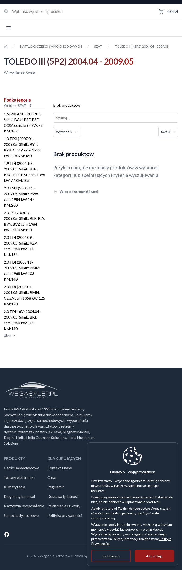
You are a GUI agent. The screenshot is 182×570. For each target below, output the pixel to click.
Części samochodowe (21, 468)
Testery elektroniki (19, 477)
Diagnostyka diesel (19, 496)
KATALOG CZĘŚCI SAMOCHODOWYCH (51, 46)
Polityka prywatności (64, 515)
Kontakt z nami (59, 468)
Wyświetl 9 (64, 132)
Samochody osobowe (21, 515)
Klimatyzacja (14, 487)
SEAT (98, 46)
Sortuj (165, 132)
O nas (52, 477)
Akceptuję (154, 556)
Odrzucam (111, 556)
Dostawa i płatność (62, 496)
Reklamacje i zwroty (63, 506)
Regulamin (55, 487)
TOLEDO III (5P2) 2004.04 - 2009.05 (142, 46)
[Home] (6, 46)
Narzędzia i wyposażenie (24, 506)
